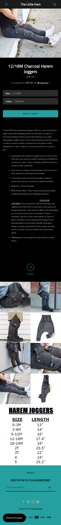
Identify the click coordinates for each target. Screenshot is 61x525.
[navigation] (6, 4)
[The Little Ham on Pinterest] (28, 501)
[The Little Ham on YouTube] (37, 501)
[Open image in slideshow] (30, 33)
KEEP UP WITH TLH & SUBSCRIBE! (30, 480)
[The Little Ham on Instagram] (32, 501)
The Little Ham (31, 4)
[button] (30, 82)
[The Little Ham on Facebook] (23, 501)
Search (30, 473)
